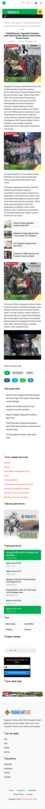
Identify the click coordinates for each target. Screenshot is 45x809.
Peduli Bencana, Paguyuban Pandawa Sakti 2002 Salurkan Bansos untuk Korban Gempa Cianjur (23, 426)
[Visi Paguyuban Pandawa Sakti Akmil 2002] (8, 245)
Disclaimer (32, 790)
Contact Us (21, 790)
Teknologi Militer (11, 480)
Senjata (7, 463)
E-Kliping (9, 630)
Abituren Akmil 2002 (13, 563)
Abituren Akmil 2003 (13, 601)
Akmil (6, 476)
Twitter (7, 773)
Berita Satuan (11, 624)
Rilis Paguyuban (16, 23)
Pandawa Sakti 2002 (29, 799)
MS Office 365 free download (16, 497)
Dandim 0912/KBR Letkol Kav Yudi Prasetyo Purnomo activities (26, 255)
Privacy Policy (19, 794)
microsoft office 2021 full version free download (22, 553)
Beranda (7, 23)
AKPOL (7, 752)
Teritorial (29, 373)
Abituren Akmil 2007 (13, 571)
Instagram (8, 768)
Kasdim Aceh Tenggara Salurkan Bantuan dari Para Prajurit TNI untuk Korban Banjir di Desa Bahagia (23, 398)
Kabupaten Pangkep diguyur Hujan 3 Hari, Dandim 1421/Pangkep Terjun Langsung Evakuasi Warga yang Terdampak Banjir (25, 234)
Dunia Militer (29, 624)
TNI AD (7, 467)
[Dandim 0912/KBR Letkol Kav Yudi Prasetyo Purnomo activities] (8, 255)
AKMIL (7, 748)
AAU (6, 743)
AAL (5, 739)
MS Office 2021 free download (16, 493)
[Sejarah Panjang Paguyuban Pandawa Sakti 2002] (8, 224)
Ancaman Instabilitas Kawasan (16, 488)
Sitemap (29, 794)
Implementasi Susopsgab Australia (18, 484)
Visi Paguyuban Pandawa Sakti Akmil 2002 (24, 244)
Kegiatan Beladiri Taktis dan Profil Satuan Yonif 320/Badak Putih (21, 591)
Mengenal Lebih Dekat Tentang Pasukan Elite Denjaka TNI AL (20, 580)
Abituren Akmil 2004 (13, 609)
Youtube (7, 777)
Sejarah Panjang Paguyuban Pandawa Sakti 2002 (23, 224)
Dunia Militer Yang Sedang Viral (16, 471)
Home (11, 790)
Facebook (8, 764)
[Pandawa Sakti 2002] (11, 12)
